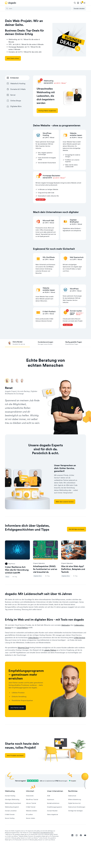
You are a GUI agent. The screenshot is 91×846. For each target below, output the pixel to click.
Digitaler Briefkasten (74, 221)
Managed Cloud (23, 648)
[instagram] (76, 835)
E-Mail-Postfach (49, 311)
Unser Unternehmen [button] (55, 791)
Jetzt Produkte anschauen (15, 755)
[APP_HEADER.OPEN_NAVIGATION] (84, 2)
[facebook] (81, 835)
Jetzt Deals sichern (13, 58)
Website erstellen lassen (76, 134)
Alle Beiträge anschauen (76, 529)
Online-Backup (33, 638)
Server (13, 95)
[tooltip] (78, 2)
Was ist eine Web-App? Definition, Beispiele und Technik (73, 569)
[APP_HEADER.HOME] (11, 3)
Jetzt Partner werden (17, 708)
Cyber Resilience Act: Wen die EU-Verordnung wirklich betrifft (17, 570)
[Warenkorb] (81, 2)
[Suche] (74, 2)
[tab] (17, 343)
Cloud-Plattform (22, 628)
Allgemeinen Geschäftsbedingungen (43, 832)
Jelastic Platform (50, 650)
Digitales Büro (16, 106)
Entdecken (14, 78)
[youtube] (85, 835)
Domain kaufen (76, 311)
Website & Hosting (17, 83)
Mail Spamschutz (77, 257)
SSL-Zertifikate (49, 257)
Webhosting (65, 625)
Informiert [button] (30, 791)
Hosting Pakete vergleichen (47, 111)
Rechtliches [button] (72, 791)
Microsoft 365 (48, 220)
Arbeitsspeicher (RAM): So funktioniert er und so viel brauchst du (45, 569)
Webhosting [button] (10, 791)
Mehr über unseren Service (64, 502)
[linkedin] (72, 835)
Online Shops (15, 100)
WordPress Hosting (47, 134)
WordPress (74, 289)
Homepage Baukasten (51, 175)
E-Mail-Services (79, 638)
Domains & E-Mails (18, 89)
